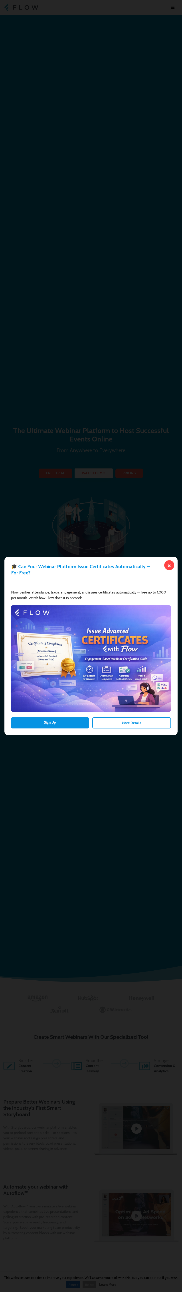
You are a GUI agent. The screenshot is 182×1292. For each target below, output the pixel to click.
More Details (131, 723)
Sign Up (50, 722)
